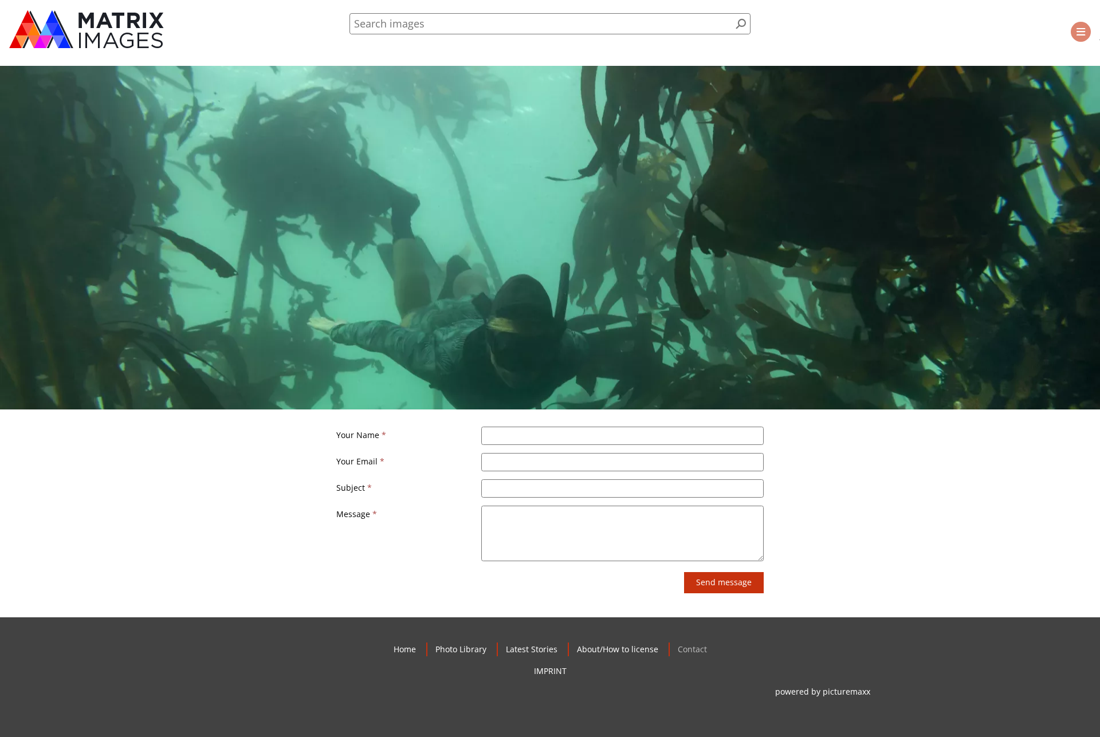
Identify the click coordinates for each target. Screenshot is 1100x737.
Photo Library (460, 649)
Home (405, 649)
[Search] (741, 23)
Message (353, 514)
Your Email (357, 461)
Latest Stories (531, 649)
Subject (350, 487)
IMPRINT (550, 670)
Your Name (357, 434)
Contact (692, 649)
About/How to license (617, 649)
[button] (1081, 32)
